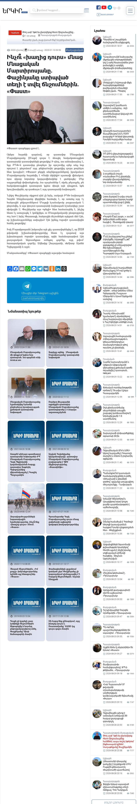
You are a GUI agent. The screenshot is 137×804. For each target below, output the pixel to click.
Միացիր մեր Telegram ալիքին (40, 293)
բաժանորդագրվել (33, 298)
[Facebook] (98, 7)
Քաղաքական (74, 50)
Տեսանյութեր (107, 15)
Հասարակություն (49, 35)
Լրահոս (99, 30)
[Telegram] (109, 7)
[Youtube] (103, 7)
